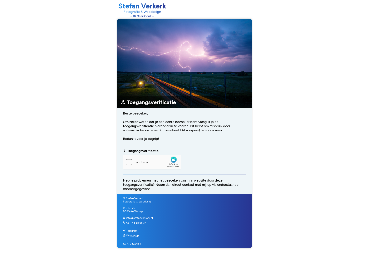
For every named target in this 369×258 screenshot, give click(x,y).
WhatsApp (132, 235)
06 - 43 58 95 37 (136, 222)
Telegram (131, 230)
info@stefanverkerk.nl (139, 218)
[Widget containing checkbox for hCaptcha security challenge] (152, 162)
